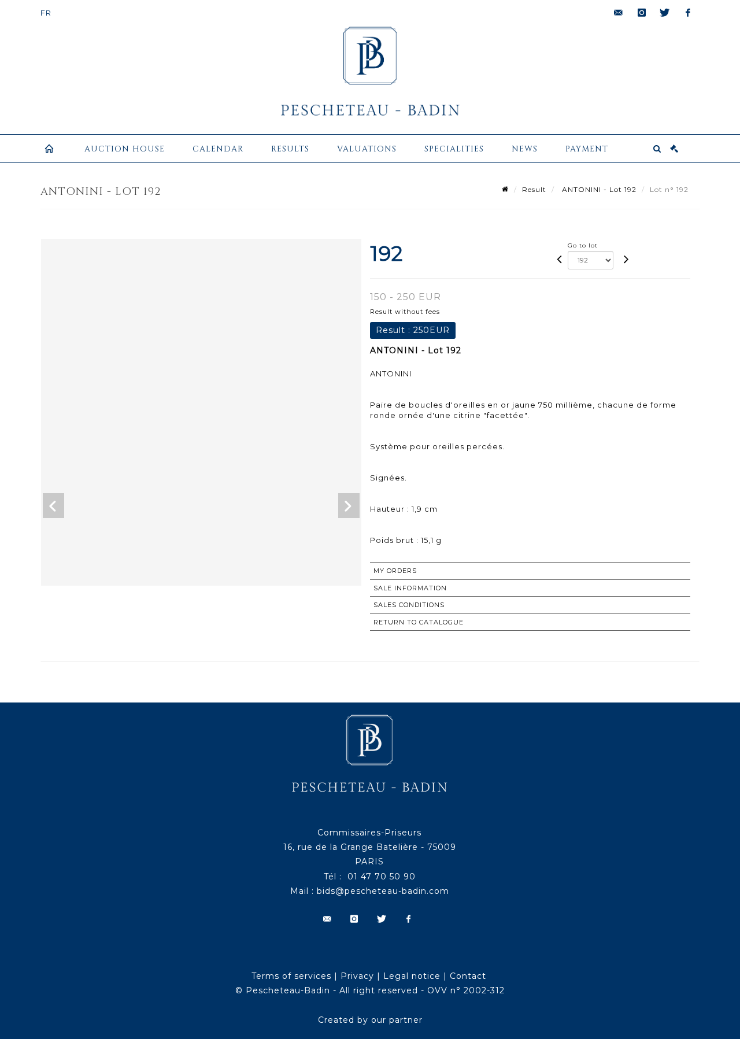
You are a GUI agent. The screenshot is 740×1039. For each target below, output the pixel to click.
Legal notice (412, 976)
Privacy (357, 976)
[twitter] (664, 12)
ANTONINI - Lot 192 (598, 189)
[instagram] (641, 12)
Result (534, 189)
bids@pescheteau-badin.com (383, 891)
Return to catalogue (418, 622)
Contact (468, 976)
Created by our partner (370, 1020)
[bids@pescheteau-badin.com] (618, 12)
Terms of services (291, 976)
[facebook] (688, 12)
